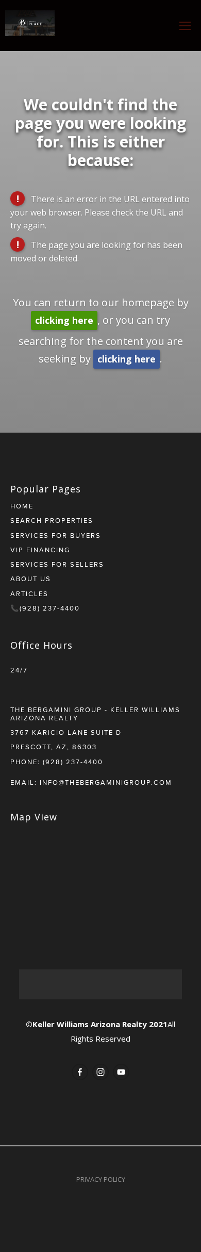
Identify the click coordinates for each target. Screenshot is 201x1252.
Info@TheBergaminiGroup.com (106, 782)
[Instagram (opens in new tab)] (100, 1072)
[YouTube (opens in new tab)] (121, 1072)
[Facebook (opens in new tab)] (80, 1072)
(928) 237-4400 (73, 761)
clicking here (64, 320)
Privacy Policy (100, 1179)
